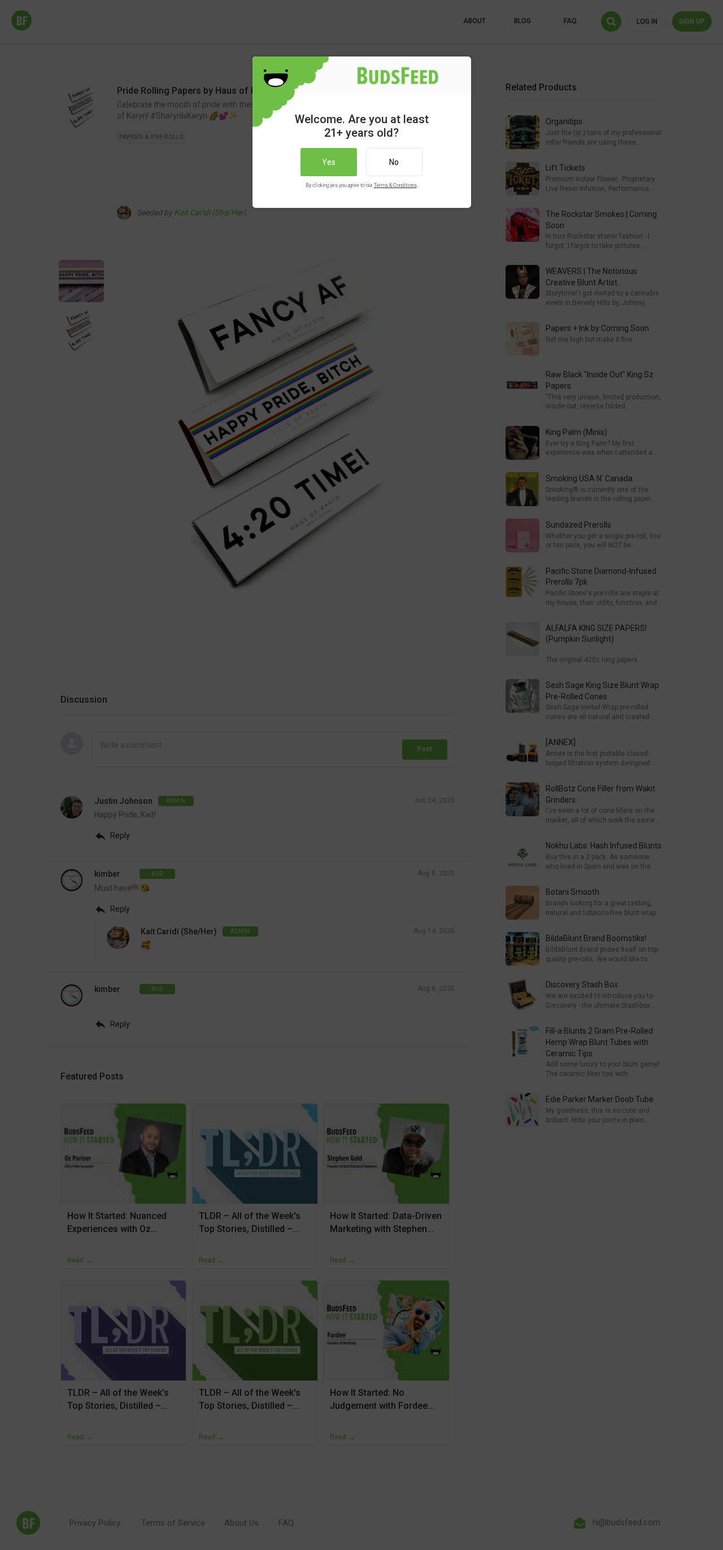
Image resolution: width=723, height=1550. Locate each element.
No (394, 162)
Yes (329, 162)
